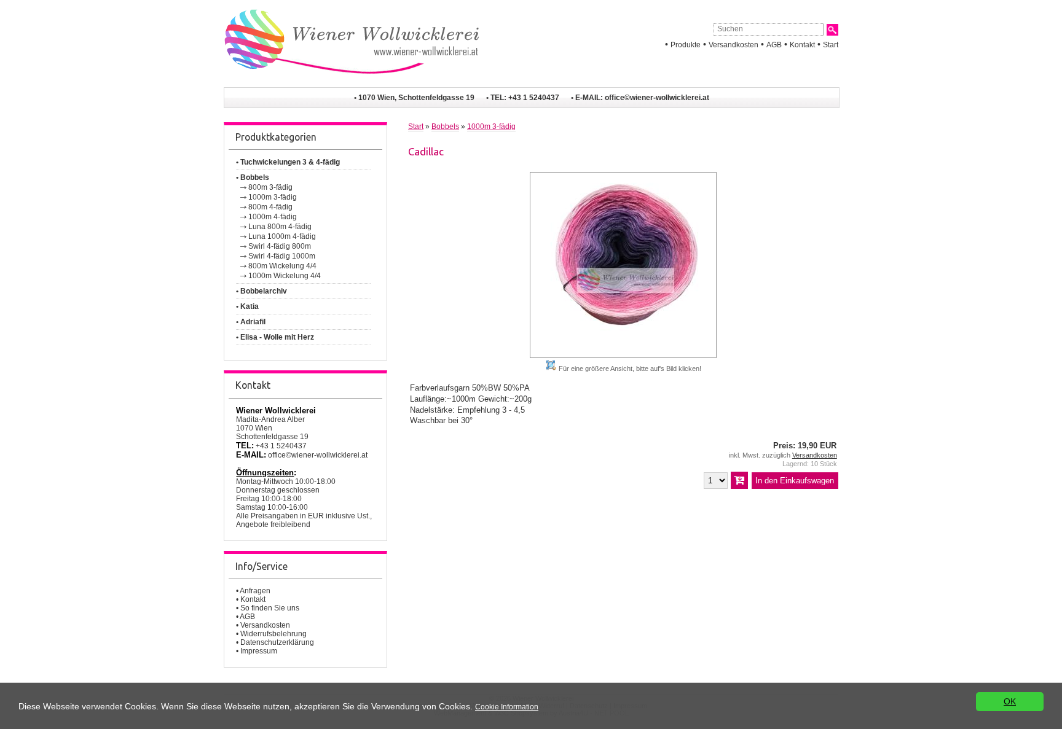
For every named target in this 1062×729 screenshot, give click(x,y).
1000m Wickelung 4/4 (284, 275)
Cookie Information (506, 707)
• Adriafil (251, 322)
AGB (774, 45)
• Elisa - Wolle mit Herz (275, 337)
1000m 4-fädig (272, 216)
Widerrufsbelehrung (273, 634)
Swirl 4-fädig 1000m (281, 256)
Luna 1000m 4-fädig (282, 236)
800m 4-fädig (270, 207)
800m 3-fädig (270, 187)
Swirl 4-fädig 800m (279, 246)
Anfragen (255, 591)
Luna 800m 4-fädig (280, 226)
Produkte (686, 45)
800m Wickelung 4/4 (282, 266)
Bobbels (445, 126)
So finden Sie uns (269, 608)
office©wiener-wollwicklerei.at (657, 97)
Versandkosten (733, 45)
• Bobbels (252, 177)
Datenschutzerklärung (277, 642)
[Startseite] (351, 82)
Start (830, 45)
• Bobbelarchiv (261, 291)
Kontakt (802, 45)
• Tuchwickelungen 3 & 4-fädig (288, 162)
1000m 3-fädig (272, 197)
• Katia (247, 306)
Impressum (258, 651)
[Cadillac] (623, 355)
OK (1010, 701)
